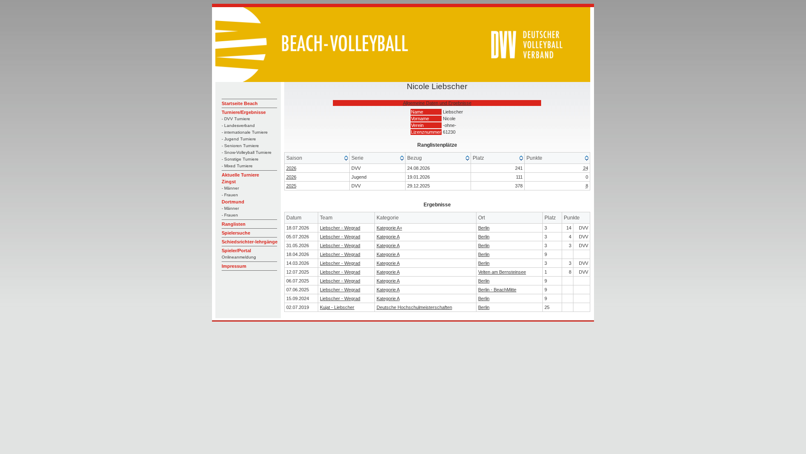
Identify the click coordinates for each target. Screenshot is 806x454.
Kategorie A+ (389, 227)
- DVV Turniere (236, 118)
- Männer (230, 188)
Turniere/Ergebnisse (244, 112)
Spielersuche (236, 232)
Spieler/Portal (236, 250)
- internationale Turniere (245, 132)
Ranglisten (234, 224)
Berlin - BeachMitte (497, 289)
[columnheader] (317, 158)
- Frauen (230, 195)
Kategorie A (388, 236)
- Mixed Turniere (237, 166)
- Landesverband (238, 125)
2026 (291, 168)
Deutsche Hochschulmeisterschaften (414, 307)
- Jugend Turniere (239, 139)
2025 (291, 185)
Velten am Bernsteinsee (502, 272)
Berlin (483, 227)
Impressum (234, 266)
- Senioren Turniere (240, 145)
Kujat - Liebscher (337, 307)
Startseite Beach (240, 103)
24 (585, 168)
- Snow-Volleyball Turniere (247, 152)
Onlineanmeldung (239, 257)
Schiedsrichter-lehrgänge (249, 241)
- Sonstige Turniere (240, 159)
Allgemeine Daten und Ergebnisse (437, 103)
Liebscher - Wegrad (340, 227)
